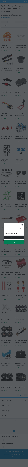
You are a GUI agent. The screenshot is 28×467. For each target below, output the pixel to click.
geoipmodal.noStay (14, 237)
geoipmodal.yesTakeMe (14, 242)
